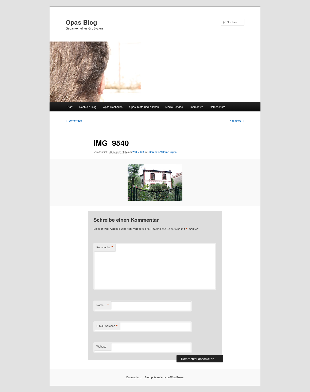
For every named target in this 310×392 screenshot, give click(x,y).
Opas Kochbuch (113, 107)
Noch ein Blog (87, 107)
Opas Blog (81, 22)
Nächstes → (237, 120)
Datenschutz (217, 107)
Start (70, 107)
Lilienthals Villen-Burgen (162, 152)
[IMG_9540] (155, 182)
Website (101, 346)
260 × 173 (138, 152)
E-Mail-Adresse (107, 325)
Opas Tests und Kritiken (144, 107)
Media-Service (174, 107)
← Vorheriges (74, 120)
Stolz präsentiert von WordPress (164, 377)
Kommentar (104, 247)
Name (102, 305)
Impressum (196, 107)
